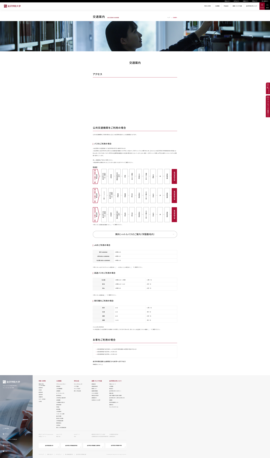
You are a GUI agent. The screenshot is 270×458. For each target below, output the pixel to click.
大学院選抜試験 (59, 420)
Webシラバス (59, 434)
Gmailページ (77, 434)
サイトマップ (41, 454)
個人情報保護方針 (69, 454)
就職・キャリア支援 (237, 6)
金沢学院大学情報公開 (81, 454)
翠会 (75, 436)
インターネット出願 (60, 413)
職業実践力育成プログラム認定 (98, 434)
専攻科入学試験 (59, 418)
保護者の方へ (246, 1)
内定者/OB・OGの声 (96, 400)
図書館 (110, 400)
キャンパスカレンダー (78, 384)
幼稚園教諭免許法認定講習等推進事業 (100, 436)
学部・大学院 (207, 6)
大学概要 (111, 386)
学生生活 (226, 6)
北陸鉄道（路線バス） (104, 224)
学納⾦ (57, 407)
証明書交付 (94, 397)
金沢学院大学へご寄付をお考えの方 (117, 397)
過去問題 (58, 409)
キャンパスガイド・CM (113, 407)
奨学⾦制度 (58, 404)
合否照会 (58, 425)
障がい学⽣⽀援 (77, 391)
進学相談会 (58, 395)
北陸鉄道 (101, 295)
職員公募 (58, 436)
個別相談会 (58, 423)
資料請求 (58, 386)
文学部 (40, 390)
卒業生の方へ (255, 1)
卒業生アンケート (42, 436)
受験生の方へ (227, 1)
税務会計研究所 (95, 395)
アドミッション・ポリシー (61, 384)
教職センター (94, 388)
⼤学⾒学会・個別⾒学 (61, 397)
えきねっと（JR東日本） (124, 267)
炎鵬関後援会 (112, 436)
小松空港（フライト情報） (141, 329)
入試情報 (217, 6)
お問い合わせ (50, 454)
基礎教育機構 (95, 391)
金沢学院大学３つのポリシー (115, 391)
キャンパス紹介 (77, 388)
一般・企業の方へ (264, 1)
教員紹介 (111, 388)
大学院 (40, 401)
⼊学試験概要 (59, 388)
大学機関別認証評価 (113, 434)
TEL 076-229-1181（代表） (8, 387)
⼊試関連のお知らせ (60, 402)
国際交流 (111, 404)
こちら (99, 364)
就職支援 (94, 384)
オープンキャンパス (60, 393)
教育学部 (41, 392)
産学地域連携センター (114, 402)
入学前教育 (58, 411)
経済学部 (41, 387)
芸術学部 (41, 394)
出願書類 (58, 391)
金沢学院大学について (251, 6)
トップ (168, 17)
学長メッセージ (112, 384)
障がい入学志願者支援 (61, 427)
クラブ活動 (76, 386)
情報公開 (111, 393)
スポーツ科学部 (42, 399)
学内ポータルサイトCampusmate (46, 434)
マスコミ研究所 (95, 393)
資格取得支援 (95, 386)
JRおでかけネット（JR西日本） (107, 267)
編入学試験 (58, 416)
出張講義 (58, 400)
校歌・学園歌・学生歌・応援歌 (115, 395)
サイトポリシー (59, 454)
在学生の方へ (236, 1)
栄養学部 (41, 397)
